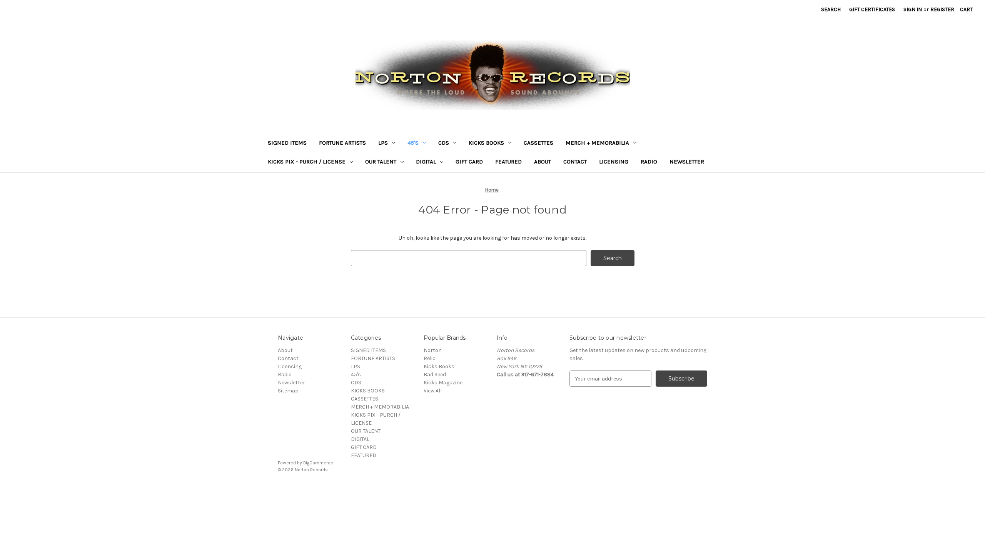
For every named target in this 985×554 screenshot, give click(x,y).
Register (942, 9)
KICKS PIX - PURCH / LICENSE (307, 161)
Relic (430, 358)
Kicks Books (439, 366)
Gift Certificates (872, 9)
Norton (433, 350)
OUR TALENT (380, 161)
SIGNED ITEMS (287, 142)
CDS (443, 142)
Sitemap (288, 390)
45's (413, 142)
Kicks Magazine (443, 382)
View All (433, 390)
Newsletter (686, 161)
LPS (383, 142)
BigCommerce (318, 463)
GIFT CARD (469, 161)
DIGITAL (426, 161)
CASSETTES (538, 142)
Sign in (912, 9)
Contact (575, 161)
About (542, 161)
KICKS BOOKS (486, 142)
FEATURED (508, 161)
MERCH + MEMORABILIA (597, 142)
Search (831, 9)
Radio (649, 161)
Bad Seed (435, 374)
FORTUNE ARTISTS (342, 142)
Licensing (613, 161)
